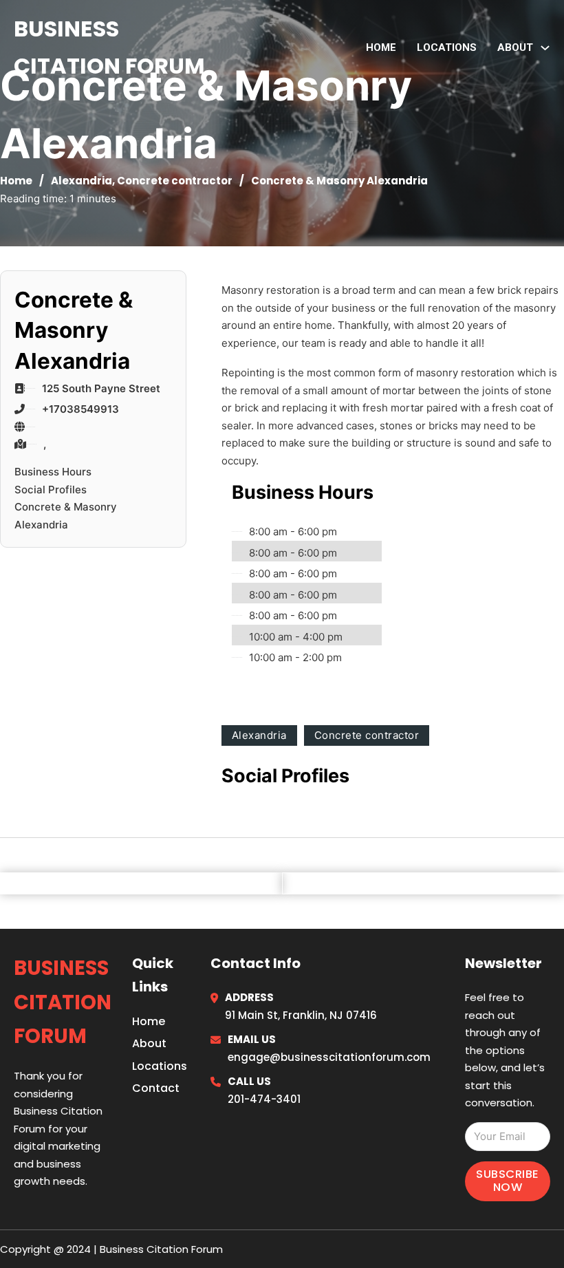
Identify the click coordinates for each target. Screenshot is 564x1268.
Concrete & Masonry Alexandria (65, 515)
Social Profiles (50, 489)
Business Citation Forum (109, 47)
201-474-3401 (264, 1099)
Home (381, 47)
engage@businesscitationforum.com (329, 1057)
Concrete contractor (174, 180)
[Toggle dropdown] (545, 48)
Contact (156, 1088)
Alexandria (81, 180)
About (149, 1043)
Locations (447, 47)
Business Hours (52, 471)
